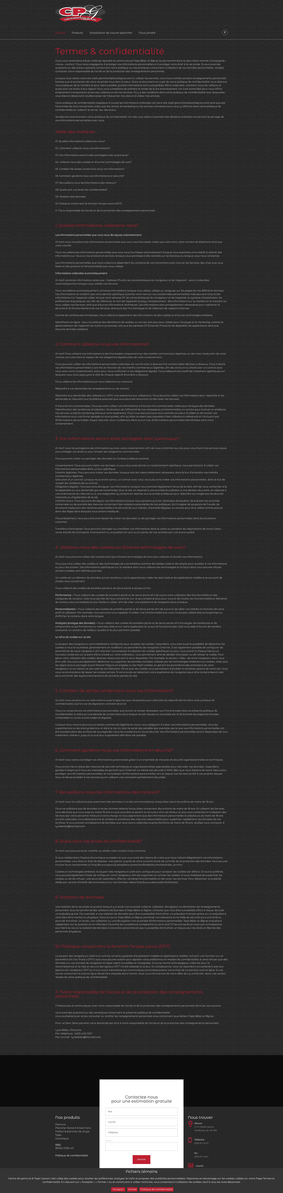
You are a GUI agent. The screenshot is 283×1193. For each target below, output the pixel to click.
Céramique (62, 1138)
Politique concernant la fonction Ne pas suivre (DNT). (90, 203)
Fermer (132, 1189)
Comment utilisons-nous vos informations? (84, 148)
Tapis (58, 1135)
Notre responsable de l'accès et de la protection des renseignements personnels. (106, 210)
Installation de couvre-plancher (110, 32)
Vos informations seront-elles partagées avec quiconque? (94, 155)
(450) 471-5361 (201, 1156)
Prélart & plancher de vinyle (72, 1131)
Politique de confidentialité (71, 1155)
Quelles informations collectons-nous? (82, 141)
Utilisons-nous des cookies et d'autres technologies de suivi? (96, 162)
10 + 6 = (109, 1141)
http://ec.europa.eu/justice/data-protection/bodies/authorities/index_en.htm (136, 864)
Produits (77, 32)
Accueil (60, 32)
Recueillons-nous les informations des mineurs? (88, 182)
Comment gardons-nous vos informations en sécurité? (91, 176)
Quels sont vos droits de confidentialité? (83, 189)
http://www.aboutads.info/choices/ (157, 882)
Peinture (60, 1124)
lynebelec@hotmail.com (70, 826)
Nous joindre (147, 32)
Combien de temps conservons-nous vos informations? (92, 169)
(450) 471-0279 (201, 1143)
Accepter (118, 1189)
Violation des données (72, 196)
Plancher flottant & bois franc (73, 1128)
